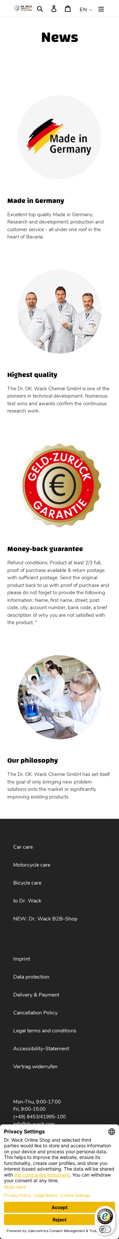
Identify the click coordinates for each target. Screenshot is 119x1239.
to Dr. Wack (27, 901)
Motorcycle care (31, 865)
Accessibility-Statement (41, 1048)
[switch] (105, 1229)
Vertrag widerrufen (35, 1066)
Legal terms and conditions (44, 1030)
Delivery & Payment (36, 995)
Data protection (31, 977)
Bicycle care (27, 883)
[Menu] (101, 8)
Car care (23, 847)
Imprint (21, 959)
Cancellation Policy (35, 1012)
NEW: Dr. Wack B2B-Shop (45, 918)
